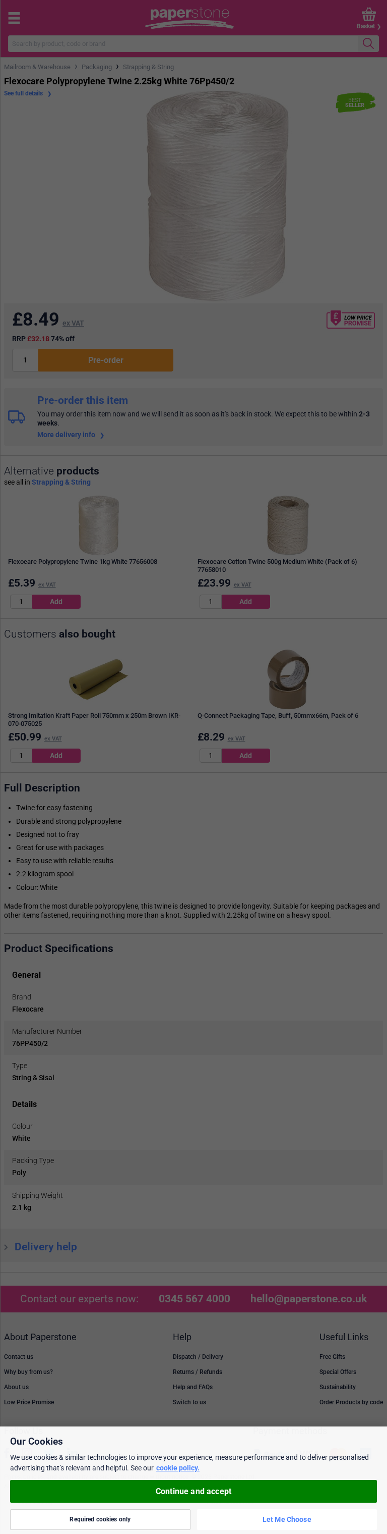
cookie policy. (178, 1468)
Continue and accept (193, 1491)
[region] (193, 1480)
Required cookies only (100, 1519)
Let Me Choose (287, 1519)
